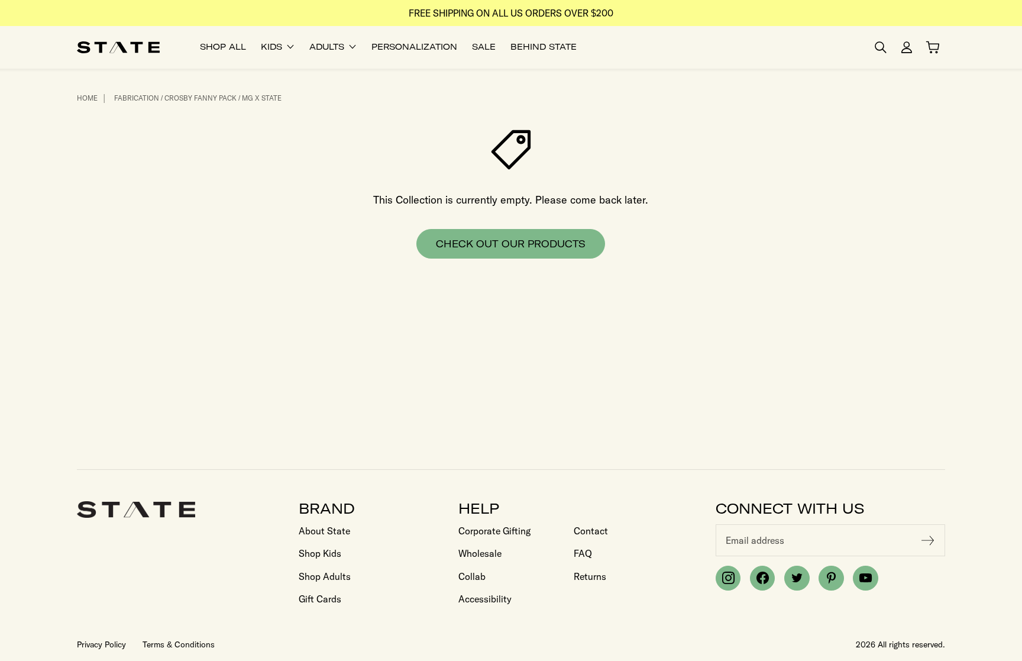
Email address (755, 540)
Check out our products (511, 244)
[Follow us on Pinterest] (831, 578)
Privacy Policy (101, 644)
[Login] (907, 47)
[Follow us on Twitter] (796, 578)
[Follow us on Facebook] (762, 578)
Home (87, 97)
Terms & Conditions (179, 644)
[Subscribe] (928, 540)
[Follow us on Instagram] (728, 578)
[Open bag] (933, 47)
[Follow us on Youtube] (865, 578)
